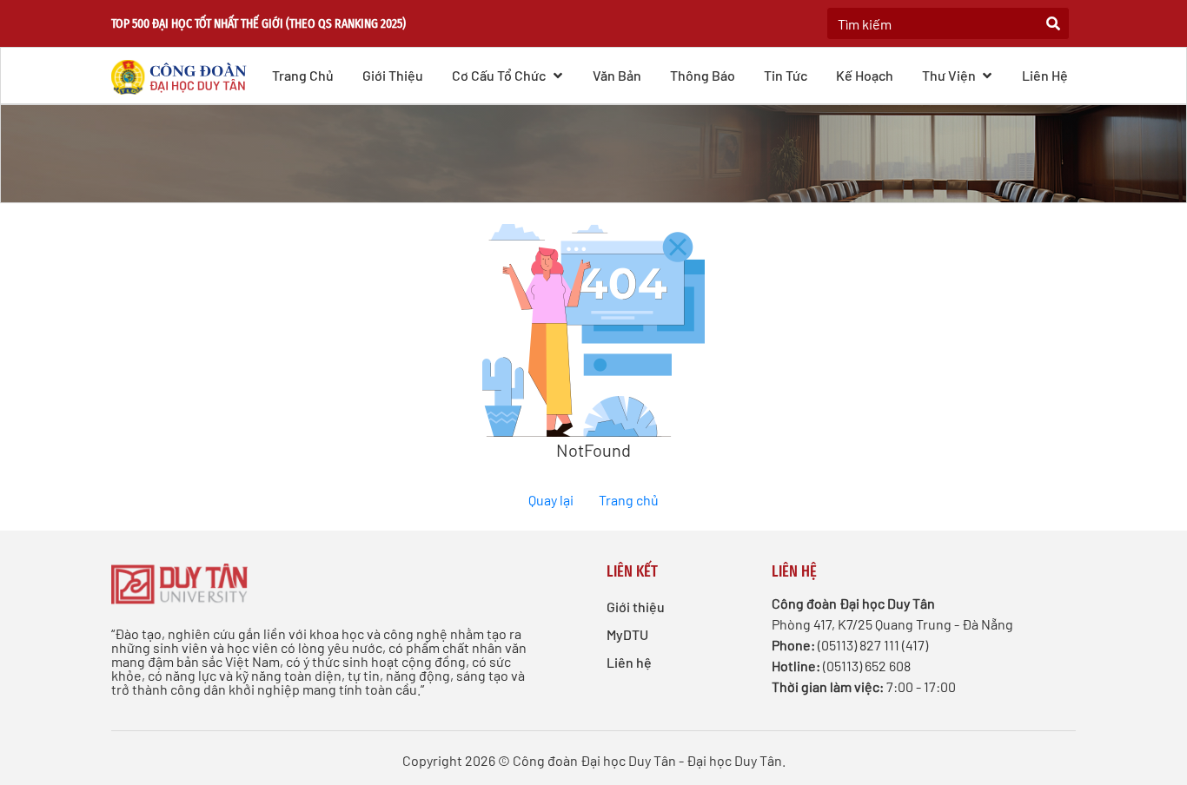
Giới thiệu (392, 75)
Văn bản (617, 75)
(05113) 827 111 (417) (873, 645)
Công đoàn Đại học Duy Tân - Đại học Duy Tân (647, 760)
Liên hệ (1045, 75)
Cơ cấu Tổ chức (500, 75)
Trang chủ (303, 75)
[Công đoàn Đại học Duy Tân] (184, 74)
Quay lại (551, 499)
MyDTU (627, 634)
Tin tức (785, 75)
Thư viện (950, 75)
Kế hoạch (864, 75)
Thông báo (702, 75)
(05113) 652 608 (867, 665)
